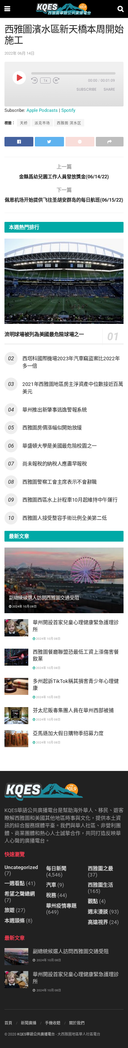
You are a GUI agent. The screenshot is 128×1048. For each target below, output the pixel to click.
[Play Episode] (19, 77)
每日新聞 (56, 868)
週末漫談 (98, 912)
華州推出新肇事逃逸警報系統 (54, 410)
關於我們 (77, 1023)
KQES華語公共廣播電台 (36, 1034)
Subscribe (86, 89)
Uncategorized (21, 867)
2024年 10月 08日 (24, 606)
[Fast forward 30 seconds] (56, 80)
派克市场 (42, 123)
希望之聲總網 (19, 894)
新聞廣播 (28, 1023)
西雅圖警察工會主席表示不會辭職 (59, 482)
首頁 (8, 1023)
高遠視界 (98, 922)
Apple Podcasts (42, 110)
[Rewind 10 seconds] (34, 80)
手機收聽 (52, 1023)
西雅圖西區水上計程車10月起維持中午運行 (69, 500)
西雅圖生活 (100, 885)
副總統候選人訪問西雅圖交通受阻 (44, 598)
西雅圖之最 (100, 868)
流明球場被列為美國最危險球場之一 (44, 334)
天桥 (24, 123)
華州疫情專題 (61, 906)
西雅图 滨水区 (69, 123)
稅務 (51, 895)
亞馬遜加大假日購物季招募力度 (68, 733)
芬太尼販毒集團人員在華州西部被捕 (73, 710)
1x (45, 80)
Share (109, 89)
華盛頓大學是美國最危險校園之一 (59, 446)
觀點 (93, 901)
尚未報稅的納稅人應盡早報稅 (54, 464)
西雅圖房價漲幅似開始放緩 (52, 428)
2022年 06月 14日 (19, 53)
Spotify (68, 110)
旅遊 (9, 910)
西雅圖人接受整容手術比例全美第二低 (64, 518)
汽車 (51, 885)
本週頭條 (14, 921)
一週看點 (14, 883)
